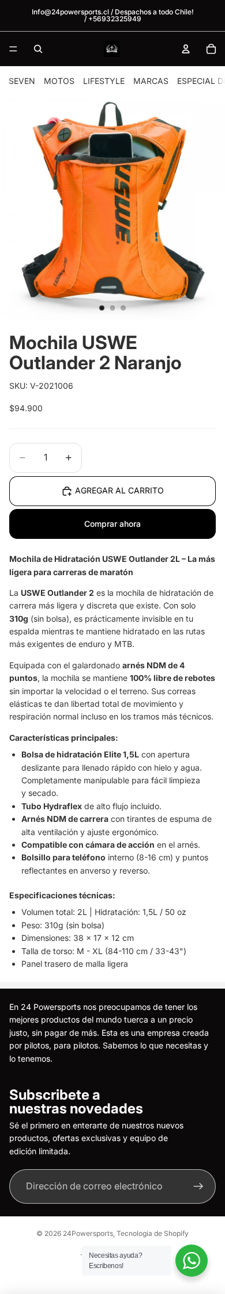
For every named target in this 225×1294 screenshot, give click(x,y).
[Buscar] (38, 49)
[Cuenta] (185, 49)
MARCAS (150, 81)
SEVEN (22, 81)
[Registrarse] (198, 1187)
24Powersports (88, 1233)
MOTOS (59, 81)
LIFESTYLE (104, 81)
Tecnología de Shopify (153, 1233)
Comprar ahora (112, 524)
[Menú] (13, 49)
